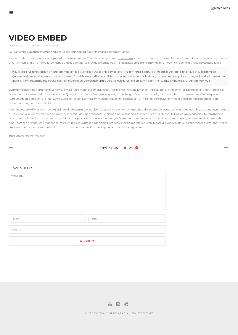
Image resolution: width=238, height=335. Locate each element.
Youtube (40, 135)
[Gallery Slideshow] (226, 147)
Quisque (71, 94)
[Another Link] (11, 147)
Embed (20, 135)
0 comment (51, 45)
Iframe (30, 135)
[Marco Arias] (220, 8)
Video (36, 45)
